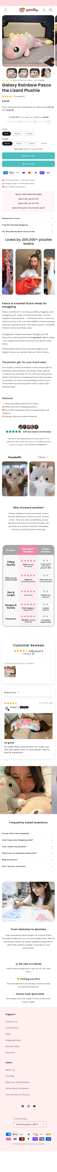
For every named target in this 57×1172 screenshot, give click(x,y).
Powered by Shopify (36, 1144)
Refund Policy (13, 1046)
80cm (7, 143)
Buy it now (28, 163)
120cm (31, 143)
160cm (45, 144)
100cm (19, 143)
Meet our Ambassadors (18, 1082)
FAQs (8, 1034)
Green (29, 134)
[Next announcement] (52, 3)
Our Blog (10, 1076)
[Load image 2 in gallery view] (23, 73)
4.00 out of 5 (36, 650)
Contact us (11, 1021)
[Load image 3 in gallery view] (35, 73)
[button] (5, 10)
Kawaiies (24, 1144)
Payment (10, 1052)
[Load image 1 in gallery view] (12, 73)
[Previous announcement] (5, 3)
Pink (6, 134)
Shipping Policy (13, 1040)
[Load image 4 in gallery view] (46, 73)
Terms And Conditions (17, 1088)
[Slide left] (3, 73)
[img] (10, 703)
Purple (17, 134)
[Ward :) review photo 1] (28, 726)
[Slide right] (54, 73)
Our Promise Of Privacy (18, 1094)
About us (10, 1070)
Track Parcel (12, 1027)
